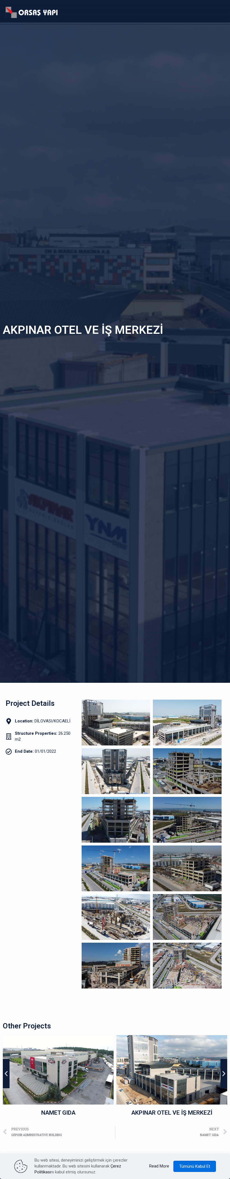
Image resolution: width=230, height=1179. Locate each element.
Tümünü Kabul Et (194, 1166)
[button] (6, 1073)
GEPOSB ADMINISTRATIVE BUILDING (180, 1112)
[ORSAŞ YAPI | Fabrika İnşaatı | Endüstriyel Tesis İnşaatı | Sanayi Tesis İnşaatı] (32, 12)
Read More (159, 1166)
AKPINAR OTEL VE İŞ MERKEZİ (66, 1112)
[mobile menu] (221, 12)
